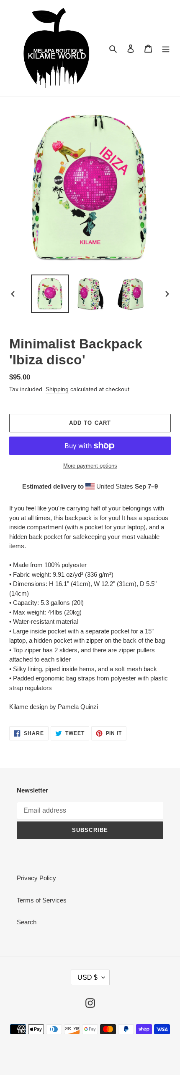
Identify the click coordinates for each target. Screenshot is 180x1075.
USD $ (87, 977)
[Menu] (166, 48)
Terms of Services (42, 900)
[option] (50, 293)
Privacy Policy (36, 877)
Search (26, 922)
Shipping (57, 389)
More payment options (90, 466)
